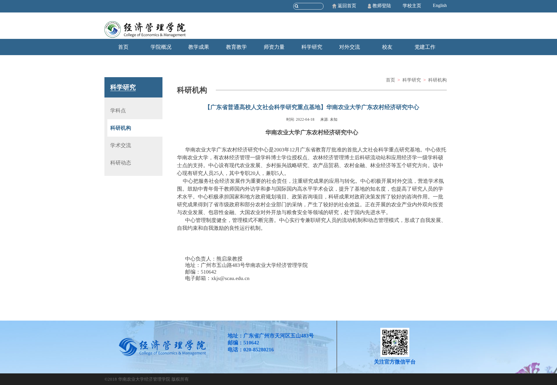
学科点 (118, 110)
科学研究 (311, 47)
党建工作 (425, 47)
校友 (387, 47)
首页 (123, 47)
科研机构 (120, 128)
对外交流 (349, 47)
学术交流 (120, 145)
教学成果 (198, 47)
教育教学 (236, 47)
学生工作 (123, 63)
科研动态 (120, 163)
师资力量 (274, 47)
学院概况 (161, 47)
